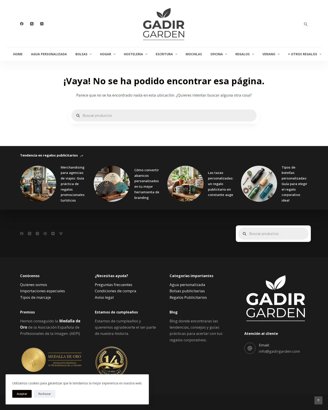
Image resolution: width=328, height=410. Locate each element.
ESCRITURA (164, 54)
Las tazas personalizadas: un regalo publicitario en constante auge (220, 183)
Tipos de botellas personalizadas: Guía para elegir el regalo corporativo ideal (294, 184)
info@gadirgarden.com (279, 351)
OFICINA (216, 54)
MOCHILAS (194, 54)
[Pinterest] (45, 233)
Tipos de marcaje (35, 297)
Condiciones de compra (115, 290)
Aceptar (22, 394)
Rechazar (44, 394)
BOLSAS (81, 54)
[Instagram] (42, 23)
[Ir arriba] (318, 400)
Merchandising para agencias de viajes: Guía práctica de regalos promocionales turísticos (73, 184)
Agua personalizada (187, 284)
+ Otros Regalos (302, 54)
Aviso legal (104, 297)
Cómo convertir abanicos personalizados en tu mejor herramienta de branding (146, 184)
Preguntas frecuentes (113, 284)
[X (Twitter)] (31, 23)
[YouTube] (53, 233)
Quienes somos (33, 284)
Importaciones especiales (42, 290)
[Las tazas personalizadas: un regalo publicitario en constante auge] (185, 184)
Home (18, 54)
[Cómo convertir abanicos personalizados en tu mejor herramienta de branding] (112, 184)
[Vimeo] (60, 233)
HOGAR (105, 54)
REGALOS (242, 54)
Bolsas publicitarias (187, 290)
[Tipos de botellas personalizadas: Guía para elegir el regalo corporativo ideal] (259, 184)
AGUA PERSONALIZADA (49, 54)
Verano (268, 54)
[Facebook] (21, 23)
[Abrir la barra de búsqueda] (305, 24)
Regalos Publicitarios (188, 297)
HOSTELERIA (133, 54)
